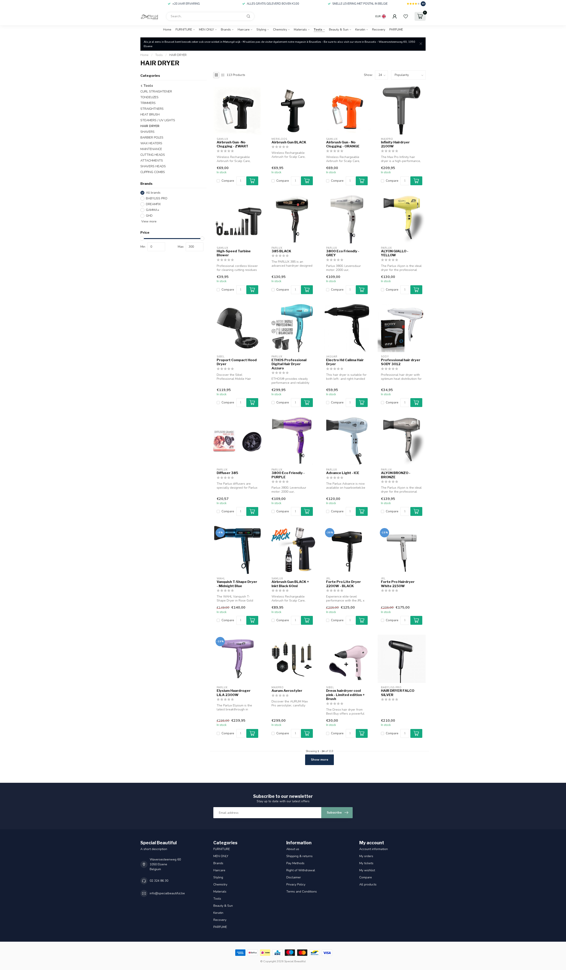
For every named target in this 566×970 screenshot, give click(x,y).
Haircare (244, 29)
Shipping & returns (299, 856)
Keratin (360, 29)
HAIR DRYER (178, 55)
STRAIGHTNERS (152, 109)
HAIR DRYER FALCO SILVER (397, 693)
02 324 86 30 (159, 881)
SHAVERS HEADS (153, 166)
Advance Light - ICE (342, 473)
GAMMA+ (152, 210)
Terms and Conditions (301, 891)
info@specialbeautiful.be (167, 893)
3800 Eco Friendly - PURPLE (288, 475)
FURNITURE (184, 29)
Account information (373, 849)
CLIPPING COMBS (152, 172)
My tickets (366, 863)
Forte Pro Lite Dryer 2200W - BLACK (343, 584)
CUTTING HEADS (152, 155)
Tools (318, 29)
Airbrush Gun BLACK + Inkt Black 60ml (290, 584)
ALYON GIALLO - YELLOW (394, 253)
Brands (226, 29)
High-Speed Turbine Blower (234, 253)
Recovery (378, 29)
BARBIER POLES (151, 137)
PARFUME (396, 29)
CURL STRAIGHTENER (156, 91)
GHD (149, 215)
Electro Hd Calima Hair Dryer (345, 362)
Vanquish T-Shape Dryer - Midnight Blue (237, 584)
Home (167, 29)
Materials (300, 29)
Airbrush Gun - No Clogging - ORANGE (342, 144)
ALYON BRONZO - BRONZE (395, 475)
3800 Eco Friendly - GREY (342, 253)
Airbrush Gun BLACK (289, 142)
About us (292, 849)
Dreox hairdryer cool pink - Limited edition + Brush (345, 695)
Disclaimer (293, 877)
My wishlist (367, 870)
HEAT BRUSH (150, 114)
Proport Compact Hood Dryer (237, 362)
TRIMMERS (148, 103)
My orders (366, 856)
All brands (153, 192)
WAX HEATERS (151, 143)
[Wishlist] (405, 16)
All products (368, 884)
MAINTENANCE (151, 149)
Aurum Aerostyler (287, 691)
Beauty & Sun (338, 29)
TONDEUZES (149, 97)
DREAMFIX (153, 204)
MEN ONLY (206, 29)
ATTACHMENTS (151, 160)
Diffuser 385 (227, 473)
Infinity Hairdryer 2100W (395, 144)
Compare (228, 180)
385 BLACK (281, 251)
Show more (319, 760)
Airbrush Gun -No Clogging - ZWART (232, 144)
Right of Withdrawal (300, 870)
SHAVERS (147, 132)
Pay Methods (295, 863)
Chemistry (280, 29)
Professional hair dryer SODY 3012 (400, 362)
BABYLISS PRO (156, 198)
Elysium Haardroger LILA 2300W (233, 693)
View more (148, 221)
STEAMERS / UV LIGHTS (157, 120)
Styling (261, 29)
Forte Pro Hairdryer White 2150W (398, 584)
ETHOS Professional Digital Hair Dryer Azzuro (289, 364)
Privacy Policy (295, 884)
